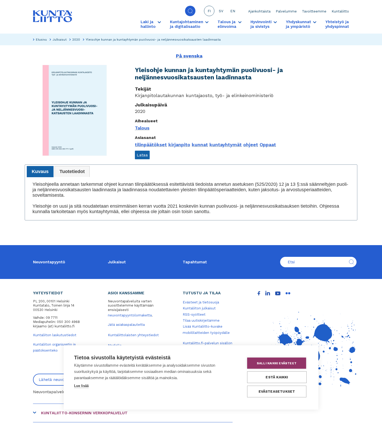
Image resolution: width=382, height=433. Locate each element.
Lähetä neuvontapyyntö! (62, 379)
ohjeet (250, 144)
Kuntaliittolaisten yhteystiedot (133, 335)
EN (232, 11)
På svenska (189, 56)
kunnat (200, 144)
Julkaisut (59, 39)
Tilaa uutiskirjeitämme (201, 320)
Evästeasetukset (277, 391)
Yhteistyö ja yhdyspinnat (337, 24)
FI (209, 11)
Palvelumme (286, 11)
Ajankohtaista (259, 11)
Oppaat (268, 144)
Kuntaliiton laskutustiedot (54, 335)
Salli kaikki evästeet (277, 363)
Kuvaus (40, 171)
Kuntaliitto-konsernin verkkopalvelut (84, 413)
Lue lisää (81, 386)
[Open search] (190, 11)
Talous (142, 128)
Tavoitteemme (314, 11)
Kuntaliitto (340, 11)
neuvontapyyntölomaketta (130, 315)
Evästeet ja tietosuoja (201, 302)
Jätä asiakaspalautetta (126, 325)
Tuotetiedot (72, 171)
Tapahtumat (195, 262)
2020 (76, 39)
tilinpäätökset (151, 144)
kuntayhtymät (225, 144)
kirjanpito (179, 144)
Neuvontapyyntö (49, 262)
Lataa (142, 154)
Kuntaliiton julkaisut (199, 308)
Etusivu (41, 39)
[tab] (40, 171)
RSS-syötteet (194, 314)
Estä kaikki (277, 377)
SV (221, 11)
